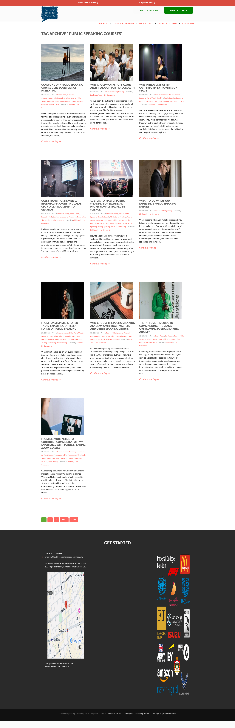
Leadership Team (96, 95)
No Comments (109, 95)
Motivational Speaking (118, 217)
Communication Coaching (66, 452)
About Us (104, 23)
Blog (175, 23)
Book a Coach (146, 23)
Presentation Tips (124, 220)
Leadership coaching (60, 217)
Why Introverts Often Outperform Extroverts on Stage (158, 88)
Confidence (169, 336)
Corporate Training (147, 3)
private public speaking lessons (65, 98)
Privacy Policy (169, 714)
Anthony (72, 104)
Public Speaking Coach (63, 101)
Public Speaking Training (115, 92)
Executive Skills (46, 217)
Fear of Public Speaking (155, 98)
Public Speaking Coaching (173, 98)
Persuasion (72, 217)
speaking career (109, 227)
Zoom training (121, 227)
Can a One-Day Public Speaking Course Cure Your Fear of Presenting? (62, 88)
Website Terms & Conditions (120, 714)
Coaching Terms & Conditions (148, 714)
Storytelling (52, 343)
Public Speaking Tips (165, 101)
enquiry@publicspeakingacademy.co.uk (63, 557)
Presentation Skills (110, 220)
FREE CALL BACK (179, 10)
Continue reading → (51, 141)
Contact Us (189, 23)
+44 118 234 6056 (149, 10)
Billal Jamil (77, 220)
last (74, 519)
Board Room (61, 95)
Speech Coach (54, 104)
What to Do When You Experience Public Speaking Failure (157, 204)
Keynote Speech (103, 217)
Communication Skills (163, 95)
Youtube (44, 461)
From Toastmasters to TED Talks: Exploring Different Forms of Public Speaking (59, 326)
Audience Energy (63, 213)
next (64, 519)
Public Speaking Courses (148, 101)
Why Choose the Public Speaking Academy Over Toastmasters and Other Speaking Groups (112, 326)
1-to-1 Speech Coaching (88, 3)
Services (163, 23)
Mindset (149, 339)
